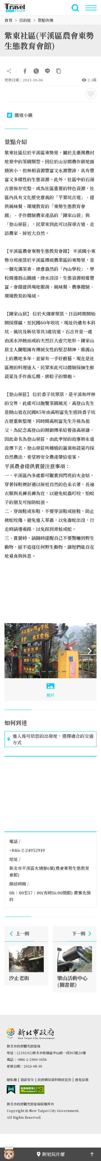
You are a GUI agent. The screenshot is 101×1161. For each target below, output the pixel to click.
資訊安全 (27, 1079)
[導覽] (91, 7)
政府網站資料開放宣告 (54, 1079)
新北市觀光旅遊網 (17, 8)
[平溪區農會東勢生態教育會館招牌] (50, 650)
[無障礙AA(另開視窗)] (32, 1089)
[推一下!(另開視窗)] (36, 71)
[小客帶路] (9, 1154)
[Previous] (11, 651)
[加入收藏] (91, 93)
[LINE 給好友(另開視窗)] (47, 71)
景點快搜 (45, 20)
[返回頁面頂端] (92, 1154)
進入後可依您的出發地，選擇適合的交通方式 (53, 739)
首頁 (8, 20)
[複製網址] (58, 71)
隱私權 (12, 1079)
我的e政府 (11, 1089)
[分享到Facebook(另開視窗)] (25, 71)
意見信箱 (81, 1079)
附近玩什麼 (53, 1154)
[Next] (90, 651)
